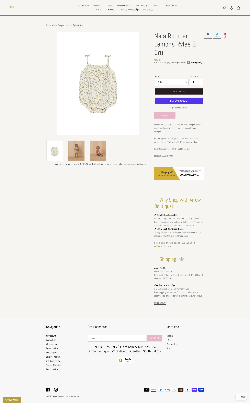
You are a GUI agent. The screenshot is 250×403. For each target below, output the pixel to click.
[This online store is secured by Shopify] (125, 362)
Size (157, 76)
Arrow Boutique (58, 396)
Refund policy (52, 369)
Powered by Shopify (72, 396)
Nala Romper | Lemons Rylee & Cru (68, 25)
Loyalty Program (53, 356)
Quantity (194, 76)
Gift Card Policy (53, 360)
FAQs (169, 339)
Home (48, 25)
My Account (51, 335)
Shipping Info (51, 352)
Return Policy (52, 348)
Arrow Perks (12, 399)
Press (169, 348)
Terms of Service (53, 365)
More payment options (179, 107)
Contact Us (161, 246)
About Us (170, 335)
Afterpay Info (51, 344)
